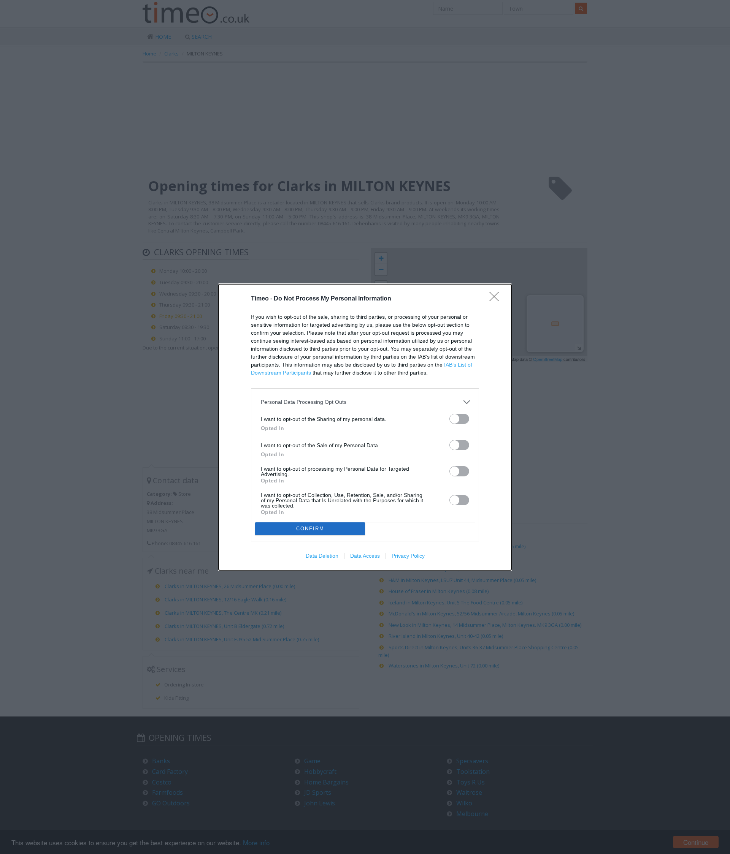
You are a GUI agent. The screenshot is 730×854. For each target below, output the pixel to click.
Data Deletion (322, 556)
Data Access (365, 556)
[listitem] (365, 402)
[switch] (459, 419)
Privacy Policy (408, 556)
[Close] (496, 299)
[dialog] (365, 427)
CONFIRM (310, 528)
